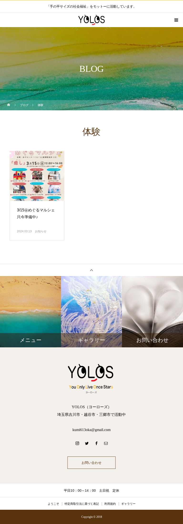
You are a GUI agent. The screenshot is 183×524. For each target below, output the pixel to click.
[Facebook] (96, 443)
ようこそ (53, 503)
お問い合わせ (91, 463)
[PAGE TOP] (91, 270)
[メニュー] (176, 20)
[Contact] (105, 443)
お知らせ (40, 231)
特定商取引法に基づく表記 (82, 503)
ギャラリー (128, 503)
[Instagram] (77, 443)
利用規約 (110, 503)
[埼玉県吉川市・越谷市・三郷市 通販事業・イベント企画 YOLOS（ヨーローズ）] (91, 378)
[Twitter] (86, 443)
